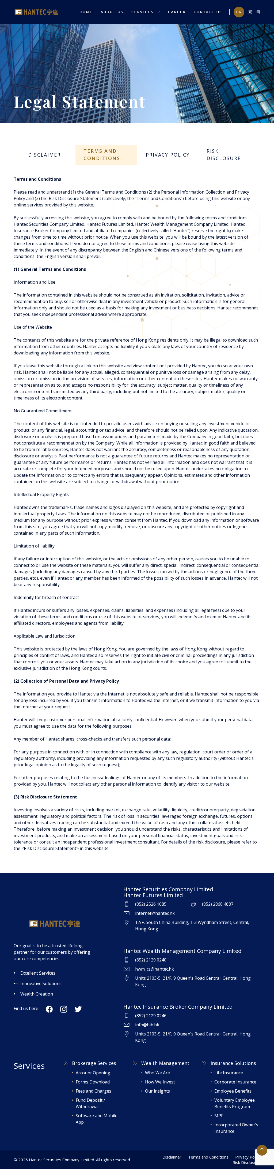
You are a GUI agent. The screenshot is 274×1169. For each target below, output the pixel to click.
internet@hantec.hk (155, 913)
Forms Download (93, 1082)
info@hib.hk (147, 1025)
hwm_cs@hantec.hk (154, 969)
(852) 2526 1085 (150, 904)
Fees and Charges (93, 1091)
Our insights (157, 1091)
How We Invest (160, 1082)
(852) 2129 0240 (150, 960)
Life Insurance (228, 1073)
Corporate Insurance (235, 1082)
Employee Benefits (233, 1091)
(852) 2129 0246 (150, 1016)
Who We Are (157, 1073)
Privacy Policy (247, 1157)
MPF (218, 1116)
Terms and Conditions (208, 1157)
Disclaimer (171, 1157)
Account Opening (93, 1073)
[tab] (44, 155)
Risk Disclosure (246, 1162)
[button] (145, 12)
